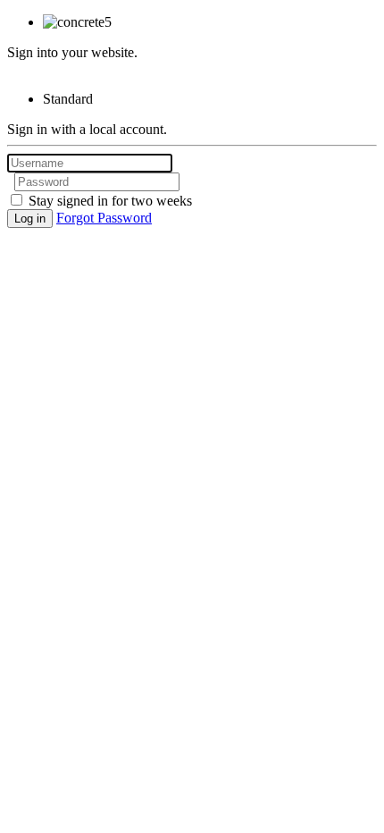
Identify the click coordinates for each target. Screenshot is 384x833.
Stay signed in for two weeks (108, 200)
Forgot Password (104, 217)
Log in (30, 218)
